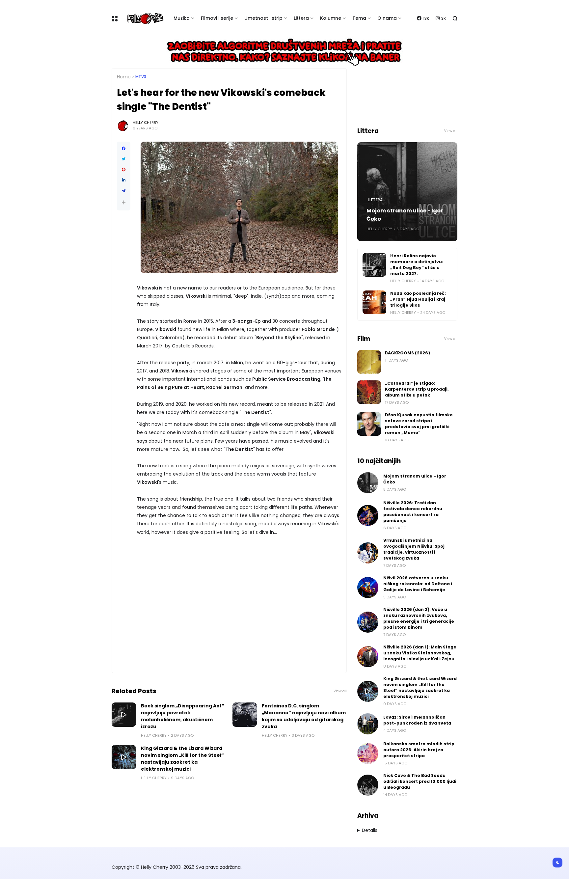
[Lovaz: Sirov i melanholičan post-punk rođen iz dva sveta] (367, 723)
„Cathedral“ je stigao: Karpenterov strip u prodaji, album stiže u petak (417, 389)
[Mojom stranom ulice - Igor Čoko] (367, 482)
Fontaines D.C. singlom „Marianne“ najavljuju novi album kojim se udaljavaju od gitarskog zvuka (304, 716)
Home (124, 76)
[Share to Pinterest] (123, 170)
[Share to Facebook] (123, 149)
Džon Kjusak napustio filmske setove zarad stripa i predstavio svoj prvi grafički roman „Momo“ (419, 423)
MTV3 (140, 76)
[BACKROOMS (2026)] (369, 362)
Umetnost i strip (263, 18)
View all (340, 691)
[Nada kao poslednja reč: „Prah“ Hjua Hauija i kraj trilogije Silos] (374, 302)
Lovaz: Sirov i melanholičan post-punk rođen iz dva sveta (417, 720)
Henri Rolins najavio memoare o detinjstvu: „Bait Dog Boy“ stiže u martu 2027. (416, 264)
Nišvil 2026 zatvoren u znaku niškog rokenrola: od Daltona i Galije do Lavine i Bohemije (417, 583)
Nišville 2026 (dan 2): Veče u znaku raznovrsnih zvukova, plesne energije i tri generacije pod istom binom (418, 618)
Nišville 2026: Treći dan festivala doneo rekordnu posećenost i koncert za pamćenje (412, 511)
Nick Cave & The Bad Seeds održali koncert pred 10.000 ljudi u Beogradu (419, 781)
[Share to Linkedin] (123, 180)
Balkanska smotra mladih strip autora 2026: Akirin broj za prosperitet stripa (418, 749)
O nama (387, 18)
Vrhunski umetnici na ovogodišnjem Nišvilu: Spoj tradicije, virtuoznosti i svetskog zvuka (414, 549)
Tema (359, 18)
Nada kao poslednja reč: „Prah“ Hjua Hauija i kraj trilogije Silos (418, 299)
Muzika (182, 18)
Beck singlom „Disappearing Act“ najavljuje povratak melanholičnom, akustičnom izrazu (182, 716)
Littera (301, 18)
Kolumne (330, 18)
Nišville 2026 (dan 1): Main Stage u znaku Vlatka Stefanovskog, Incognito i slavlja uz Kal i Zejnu (419, 653)
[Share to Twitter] (123, 159)
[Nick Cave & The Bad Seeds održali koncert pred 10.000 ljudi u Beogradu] (367, 785)
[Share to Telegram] (123, 191)
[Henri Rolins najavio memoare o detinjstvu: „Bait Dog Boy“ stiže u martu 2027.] (374, 265)
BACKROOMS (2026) (407, 353)
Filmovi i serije (217, 18)
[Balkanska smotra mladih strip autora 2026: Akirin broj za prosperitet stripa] (367, 753)
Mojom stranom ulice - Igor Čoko (404, 215)
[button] (123, 202)
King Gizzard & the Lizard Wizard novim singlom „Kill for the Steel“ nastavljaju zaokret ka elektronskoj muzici (182, 758)
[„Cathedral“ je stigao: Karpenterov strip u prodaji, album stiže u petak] (369, 392)
